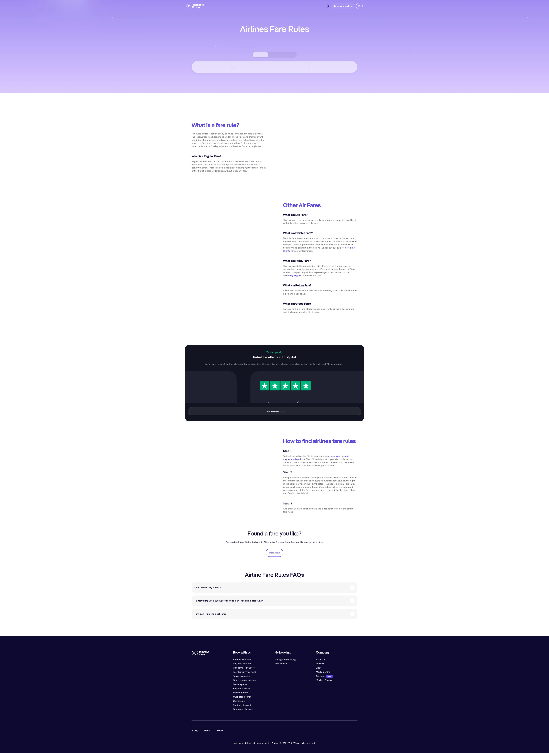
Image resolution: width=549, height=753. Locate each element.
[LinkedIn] (216, 710)
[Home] (195, 6)
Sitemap (219, 730)
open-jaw (293, 459)
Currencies (239, 700)
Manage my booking (285, 659)
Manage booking (344, 6)
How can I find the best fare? (210, 613)
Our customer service (244, 680)
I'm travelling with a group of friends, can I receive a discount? (228, 600)
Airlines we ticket (242, 659)
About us (320, 659)
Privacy (195, 730)
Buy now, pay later (242, 663)
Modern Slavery (324, 680)
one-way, (336, 456)
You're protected (241, 676)
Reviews (320, 663)
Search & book (240, 692)
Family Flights (293, 275)
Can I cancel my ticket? (207, 587)
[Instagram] (211, 710)
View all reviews (273, 411)
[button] (359, 6)
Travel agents (240, 684)
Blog (318, 667)
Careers (320, 676)
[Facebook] (194, 710)
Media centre (323, 671)
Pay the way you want (244, 671)
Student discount (242, 705)
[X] (199, 710)
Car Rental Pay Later (243, 667)
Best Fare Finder (241, 688)
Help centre (280, 663)
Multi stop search (242, 696)
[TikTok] (205, 710)
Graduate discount (243, 709)
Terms (207, 730)
